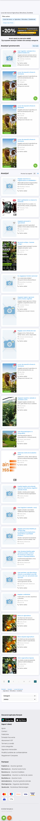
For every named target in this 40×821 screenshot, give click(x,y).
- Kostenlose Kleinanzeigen (14, 787)
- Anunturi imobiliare (12, 772)
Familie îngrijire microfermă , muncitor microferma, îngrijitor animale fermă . (27, 488)
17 (29, 681)
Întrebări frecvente (8, 737)
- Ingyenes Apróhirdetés (15, 784)
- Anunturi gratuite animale (16, 781)
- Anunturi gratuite (11, 766)
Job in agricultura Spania (26, 658)
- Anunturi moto (11, 778)
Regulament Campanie (9, 755)
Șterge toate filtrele (8, 22)
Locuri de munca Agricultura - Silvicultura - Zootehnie (18, 19)
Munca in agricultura (24, 615)
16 (24, 681)
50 (38, 173)
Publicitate (5, 734)
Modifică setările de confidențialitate (14, 752)
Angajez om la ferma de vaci (27, 330)
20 (34, 173)
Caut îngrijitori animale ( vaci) (27, 507)
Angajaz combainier (24, 594)
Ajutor (3, 728)
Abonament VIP (7, 740)
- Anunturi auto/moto (13, 769)
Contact (4, 731)
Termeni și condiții (7, 743)
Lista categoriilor (7, 746)
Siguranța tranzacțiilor (9, 749)
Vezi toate (35, 46)
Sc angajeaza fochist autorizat (27, 276)
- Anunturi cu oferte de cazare (17, 775)
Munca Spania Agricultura (26, 636)
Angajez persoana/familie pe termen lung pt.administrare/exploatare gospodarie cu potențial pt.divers (27, 532)
